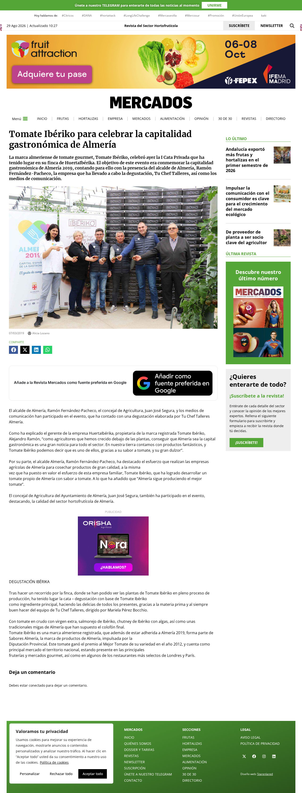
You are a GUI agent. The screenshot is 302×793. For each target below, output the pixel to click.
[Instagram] (264, 756)
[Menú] (25, 118)
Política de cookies (54, 762)
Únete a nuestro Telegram (148, 774)
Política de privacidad (260, 743)
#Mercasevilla (167, 15)
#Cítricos (68, 15)
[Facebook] (254, 756)
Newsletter (134, 762)
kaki (263, 15)
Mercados (141, 118)
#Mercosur (192, 15)
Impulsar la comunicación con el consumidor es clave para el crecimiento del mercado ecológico (247, 201)
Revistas (249, 118)
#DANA (87, 15)
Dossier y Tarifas (139, 749)
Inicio (42, 118)
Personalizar (30, 773)
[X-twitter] (244, 756)
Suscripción (135, 768)
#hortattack (107, 15)
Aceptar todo (93, 773)
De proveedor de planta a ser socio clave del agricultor (246, 237)
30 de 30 (225, 118)
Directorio (275, 118)
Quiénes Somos (137, 743)
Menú (16, 119)
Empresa (115, 118)
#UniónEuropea (242, 15)
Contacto (133, 780)
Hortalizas (88, 118)
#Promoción (216, 15)
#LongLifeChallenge (137, 15)
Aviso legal (250, 737)
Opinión (201, 118)
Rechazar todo (61, 773)
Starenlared (265, 774)
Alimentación (172, 118)
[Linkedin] (274, 756)
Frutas (63, 118)
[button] (292, 26)
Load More (151, 710)
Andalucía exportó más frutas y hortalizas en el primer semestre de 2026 (247, 159)
